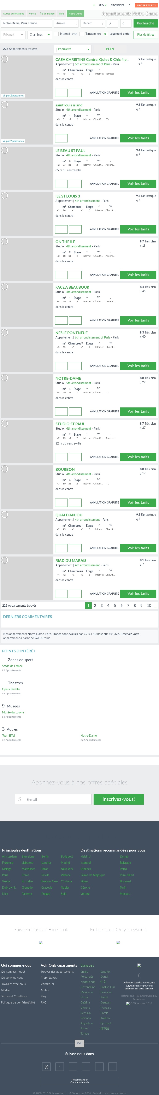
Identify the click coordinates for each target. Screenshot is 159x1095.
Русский (105, 1023)
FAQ (43, 1002)
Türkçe (85, 1033)
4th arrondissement (78, 109)
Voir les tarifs (138, 93)
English (85, 971)
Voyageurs (47, 984)
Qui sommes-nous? (13, 971)
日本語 (104, 1028)
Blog (43, 996)
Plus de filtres (145, 34)
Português (87, 976)
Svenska (86, 1013)
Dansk (104, 976)
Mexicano (87, 992)
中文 (103, 982)
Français (105, 1007)
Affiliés (45, 990)
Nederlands (88, 982)
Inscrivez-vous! (118, 799)
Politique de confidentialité (18, 1002)
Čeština (85, 1002)
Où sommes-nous (12, 977)
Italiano (105, 1018)
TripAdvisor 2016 (142, 1003)
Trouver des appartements (57, 971)
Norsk (84, 997)
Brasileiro (106, 992)
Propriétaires (146, 5)
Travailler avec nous (13, 984)
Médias (5, 990)
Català (104, 1013)
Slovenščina (88, 987)
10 (149, 606)
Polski (104, 997)
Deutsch (105, 1002)
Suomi (84, 1028)
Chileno (85, 1007)
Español (105, 971)
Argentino (87, 1023)
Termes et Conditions (14, 996)
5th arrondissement (78, 383)
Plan (110, 49)
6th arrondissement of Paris (92, 64)
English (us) (107, 987)
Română (86, 1018)
